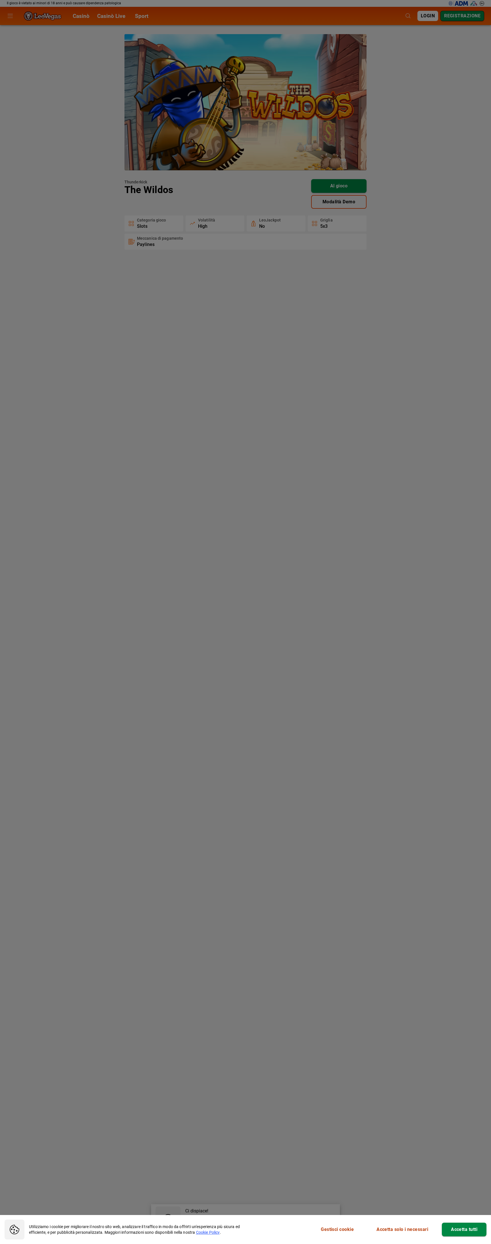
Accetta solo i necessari (402, 1229)
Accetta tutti (464, 1229)
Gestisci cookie (337, 1229)
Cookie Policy (208, 1232)
